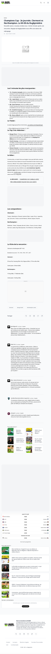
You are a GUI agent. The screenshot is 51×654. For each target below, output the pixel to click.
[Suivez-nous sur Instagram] (24, 634)
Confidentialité (14, 645)
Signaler (24, 326)
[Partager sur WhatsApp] (34, 315)
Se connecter (25, 606)
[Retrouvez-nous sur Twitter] (16, 634)
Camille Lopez (17, 172)
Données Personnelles (37, 642)
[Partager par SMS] (38, 315)
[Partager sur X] (26, 315)
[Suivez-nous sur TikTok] (32, 634)
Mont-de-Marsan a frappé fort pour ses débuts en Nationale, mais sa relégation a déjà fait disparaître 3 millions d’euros (20, 432)
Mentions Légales (24, 642)
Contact (8, 642)
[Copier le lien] (42, 315)
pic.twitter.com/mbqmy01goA (35, 125)
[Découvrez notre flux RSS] (36, 634)
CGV (7, 645)
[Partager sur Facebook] (30, 315)
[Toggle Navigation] (48, 2)
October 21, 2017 (25, 128)
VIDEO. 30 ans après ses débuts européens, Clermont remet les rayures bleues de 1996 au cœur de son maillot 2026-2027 (39, 432)
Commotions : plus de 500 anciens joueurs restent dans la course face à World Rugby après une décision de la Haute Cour (39, 449)
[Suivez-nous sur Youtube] (28, 634)
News (5, 18)
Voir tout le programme (25, 541)
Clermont (15, 95)
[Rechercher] (40, 2)
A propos (15, 642)
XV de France (29, 99)
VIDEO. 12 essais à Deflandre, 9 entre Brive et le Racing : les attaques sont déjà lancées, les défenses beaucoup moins (20, 449)
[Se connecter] (44, 2)
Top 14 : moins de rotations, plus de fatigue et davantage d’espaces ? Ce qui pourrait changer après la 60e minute (38, 440)
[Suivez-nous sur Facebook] (20, 634)
